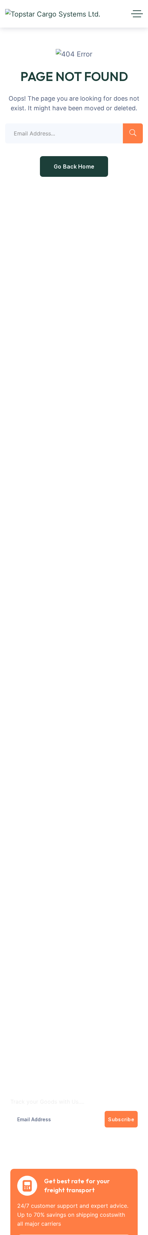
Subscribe (121, 1119)
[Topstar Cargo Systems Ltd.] (53, 13)
